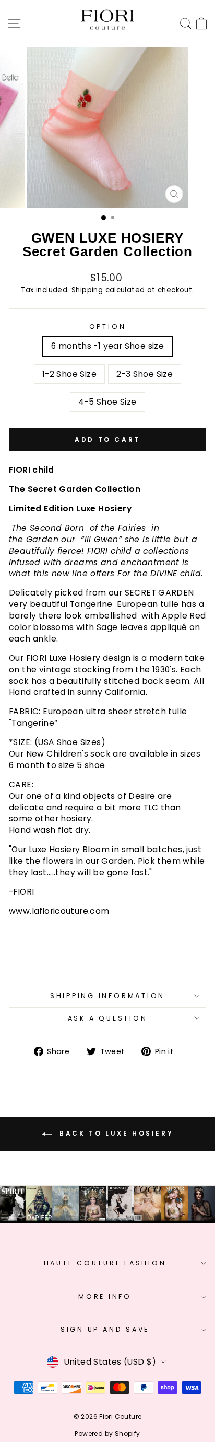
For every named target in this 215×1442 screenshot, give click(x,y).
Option (107, 326)
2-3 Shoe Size (144, 374)
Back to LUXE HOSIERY (115, 1133)
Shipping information (107, 995)
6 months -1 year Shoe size (107, 345)
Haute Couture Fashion (105, 1262)
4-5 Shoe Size (107, 401)
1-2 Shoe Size (69, 374)
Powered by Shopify (107, 1433)
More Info (105, 1296)
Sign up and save (105, 1329)
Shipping (87, 290)
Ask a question (108, 1018)
